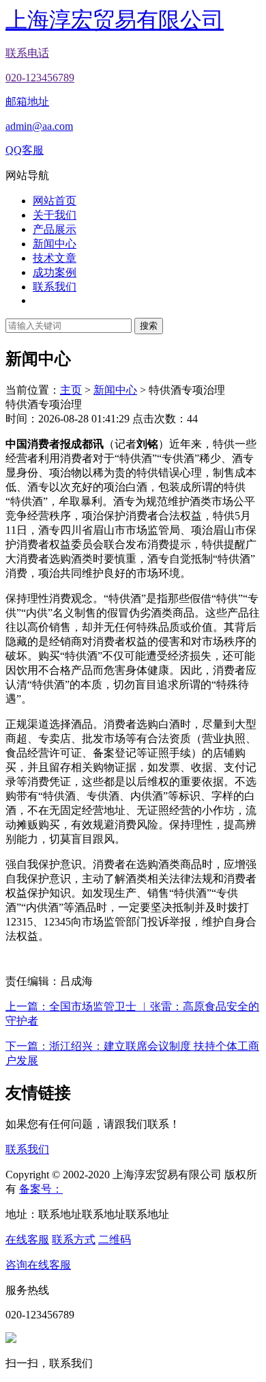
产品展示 (54, 229)
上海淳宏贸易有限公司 (114, 20)
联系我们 (54, 287)
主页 (71, 390)
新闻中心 (54, 243)
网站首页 (54, 200)
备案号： (41, 1189)
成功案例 (54, 272)
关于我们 (54, 215)
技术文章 (54, 258)
